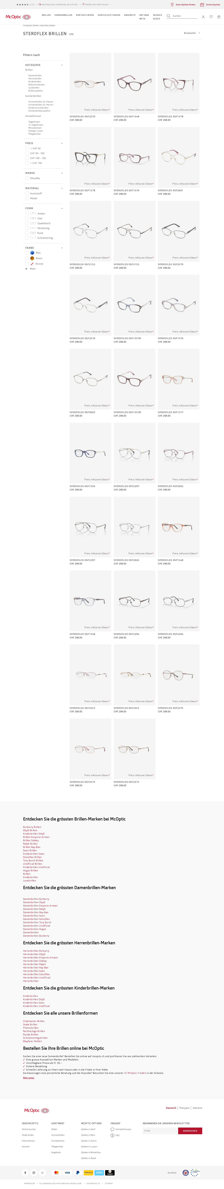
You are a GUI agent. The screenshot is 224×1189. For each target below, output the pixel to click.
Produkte (27, 25)
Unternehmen (28, 1140)
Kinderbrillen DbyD (34, 833)
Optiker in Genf (88, 1129)
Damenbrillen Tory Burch (37, 922)
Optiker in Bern (88, 1135)
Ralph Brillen (30, 843)
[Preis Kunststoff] (27, 193)
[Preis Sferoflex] (27, 178)
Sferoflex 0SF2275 (170, 708)
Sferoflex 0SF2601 (170, 190)
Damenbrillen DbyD (34, 902)
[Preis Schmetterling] (27, 237)
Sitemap (109, 1183)
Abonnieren (190, 1131)
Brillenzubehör (35, 90)
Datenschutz (93, 1183)
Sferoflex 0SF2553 (82, 708)
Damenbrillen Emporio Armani (40, 905)
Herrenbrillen (35, 78)
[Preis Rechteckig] (27, 228)
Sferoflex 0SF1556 (82, 486)
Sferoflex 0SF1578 (170, 116)
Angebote (56, 1152)
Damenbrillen (35, 75)
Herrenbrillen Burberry (36, 950)
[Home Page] (18, 16)
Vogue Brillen (30, 870)
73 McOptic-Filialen (135, 1073)
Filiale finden (28, 1135)
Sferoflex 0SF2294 (126, 634)
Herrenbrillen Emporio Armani (40, 957)
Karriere (26, 1146)
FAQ (117, 1135)
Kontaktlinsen (33, 116)
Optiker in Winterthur (91, 1152)
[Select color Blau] (27, 252)
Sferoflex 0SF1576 (126, 190)
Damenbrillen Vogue (35, 929)
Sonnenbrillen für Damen (40, 101)
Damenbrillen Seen (34, 915)
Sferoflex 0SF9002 (82, 412)
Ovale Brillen (30, 1024)
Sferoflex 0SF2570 (82, 116)
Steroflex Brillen (32, 857)
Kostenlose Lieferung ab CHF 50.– (60, 4)
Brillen (36, 25)
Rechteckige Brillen (34, 1031)
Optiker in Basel (88, 1158)
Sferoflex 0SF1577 (170, 412)
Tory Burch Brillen (33, 860)
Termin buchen (29, 1129)
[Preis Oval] (27, 218)
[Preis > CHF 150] (27, 163)
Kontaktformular (123, 1129)
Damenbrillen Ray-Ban (35, 912)
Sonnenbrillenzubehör (39, 110)
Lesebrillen (33, 87)
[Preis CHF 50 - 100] (27, 153)
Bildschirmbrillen (36, 84)
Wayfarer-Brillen (32, 1041)
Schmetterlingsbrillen (35, 1037)
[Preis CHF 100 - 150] (27, 158)
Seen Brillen (30, 850)
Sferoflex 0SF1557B (127, 338)
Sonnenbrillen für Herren (40, 104)
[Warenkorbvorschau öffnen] (219, 17)
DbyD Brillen (30, 830)
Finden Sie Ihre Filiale (96, 4)
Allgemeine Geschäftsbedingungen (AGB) (60, 1183)
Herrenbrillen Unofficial (36, 977)
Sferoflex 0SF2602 (170, 486)
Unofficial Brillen (32, 863)
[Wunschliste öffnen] (211, 17)
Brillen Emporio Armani (36, 837)
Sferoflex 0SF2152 (82, 264)
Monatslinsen (35, 127)
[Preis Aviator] (27, 213)
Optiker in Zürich (89, 1140)
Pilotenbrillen (31, 1027)
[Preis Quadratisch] (27, 223)
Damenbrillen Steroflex (36, 919)
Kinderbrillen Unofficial (36, 867)
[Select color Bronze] (27, 263)
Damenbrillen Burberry (36, 899)
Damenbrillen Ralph (34, 909)
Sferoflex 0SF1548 (126, 116)
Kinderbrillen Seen (33, 853)
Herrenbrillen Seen (34, 971)
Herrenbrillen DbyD (34, 954)
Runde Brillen (30, 1034)
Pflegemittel (34, 134)
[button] (203, 17)
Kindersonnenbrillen (38, 107)
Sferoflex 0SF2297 (126, 486)
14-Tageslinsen (35, 124)
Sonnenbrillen (33, 96)
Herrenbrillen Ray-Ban (35, 967)
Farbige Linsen (35, 130)
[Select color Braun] (27, 258)
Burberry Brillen (32, 827)
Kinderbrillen (34, 81)
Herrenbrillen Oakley (35, 960)
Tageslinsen (34, 121)
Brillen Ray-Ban (31, 847)
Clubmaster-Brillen (34, 1021)
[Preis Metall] (27, 198)
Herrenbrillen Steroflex (36, 974)
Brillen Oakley (31, 840)
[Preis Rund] (27, 233)
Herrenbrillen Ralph (34, 964)
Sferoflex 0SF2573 (82, 782)
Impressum (29, 1183)
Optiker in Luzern (89, 1146)
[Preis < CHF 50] (27, 148)
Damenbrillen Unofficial (36, 925)
